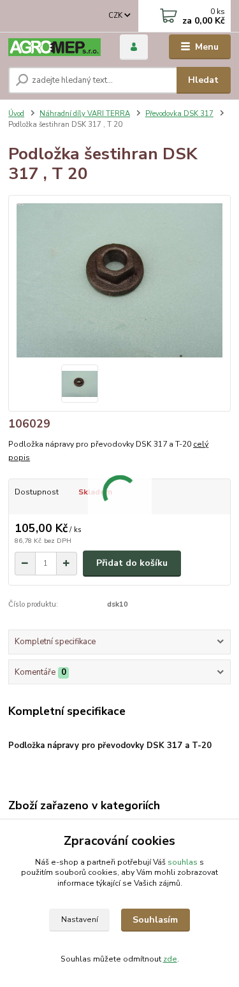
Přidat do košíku (132, 563)
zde (170, 959)
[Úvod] (54, 47)
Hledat (203, 80)
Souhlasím (155, 920)
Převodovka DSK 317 (179, 114)
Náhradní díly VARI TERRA (85, 114)
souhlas (183, 862)
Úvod (16, 114)
